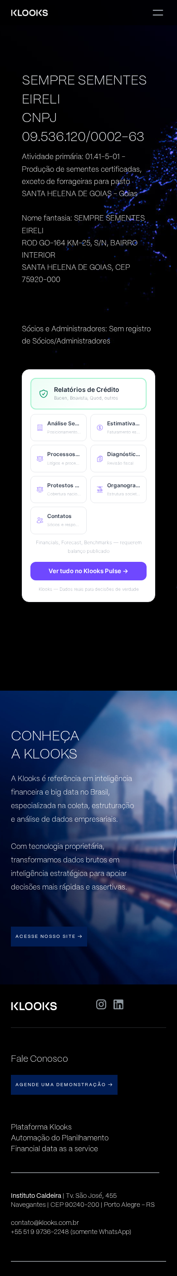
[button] (58, 427)
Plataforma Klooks (41, 1127)
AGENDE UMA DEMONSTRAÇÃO (64, 1085)
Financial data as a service (54, 1149)
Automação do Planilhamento (59, 1138)
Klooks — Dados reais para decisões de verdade (89, 589)
